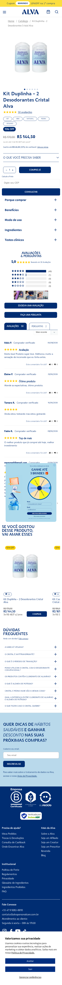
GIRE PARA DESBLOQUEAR (39, 513)
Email (28, 507)
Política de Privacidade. (23, 952)
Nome (28, 501)
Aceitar (30, 960)
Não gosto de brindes (39, 516)
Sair (30, 969)
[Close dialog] (54, 465)
